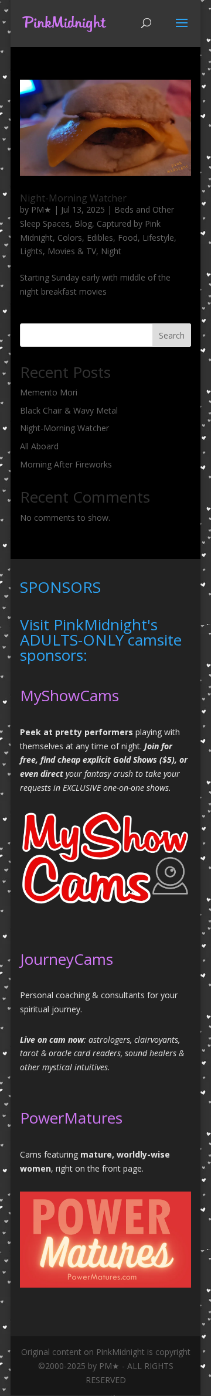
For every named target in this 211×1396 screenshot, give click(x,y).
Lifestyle (158, 237)
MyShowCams (69, 695)
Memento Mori (48, 392)
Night (111, 251)
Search (172, 335)
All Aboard (39, 446)
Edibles (100, 237)
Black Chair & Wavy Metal (69, 410)
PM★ (41, 209)
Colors (69, 237)
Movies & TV (71, 251)
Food (128, 237)
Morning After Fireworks (66, 464)
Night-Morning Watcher (73, 198)
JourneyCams (66, 959)
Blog (83, 223)
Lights (31, 251)
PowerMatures (71, 1117)
